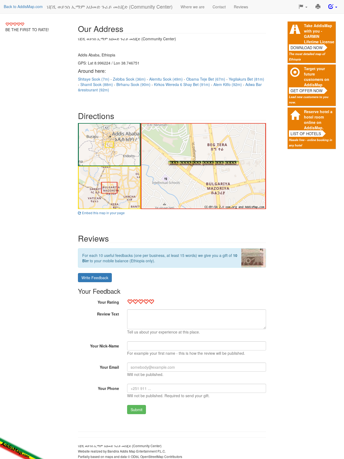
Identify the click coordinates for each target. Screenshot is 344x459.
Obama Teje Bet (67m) (206, 79)
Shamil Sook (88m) (97, 84)
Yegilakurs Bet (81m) (246, 79)
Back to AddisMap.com (23, 6)
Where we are (193, 6)
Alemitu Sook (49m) (166, 79)
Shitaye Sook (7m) (94, 79)
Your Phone (108, 388)
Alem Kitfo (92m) (228, 84)
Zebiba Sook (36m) (130, 79)
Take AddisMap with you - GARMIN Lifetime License (319, 33)
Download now (306, 47)
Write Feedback (94, 277)
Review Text (108, 314)
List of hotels (306, 133)
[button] (303, 6)
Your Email (109, 367)
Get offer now (306, 90)
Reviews (241, 6)
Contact (219, 6)
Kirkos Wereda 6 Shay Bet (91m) (182, 84)
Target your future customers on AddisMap (316, 76)
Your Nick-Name (104, 346)
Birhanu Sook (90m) (134, 84)
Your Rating (108, 302)
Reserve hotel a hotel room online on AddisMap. (318, 119)
